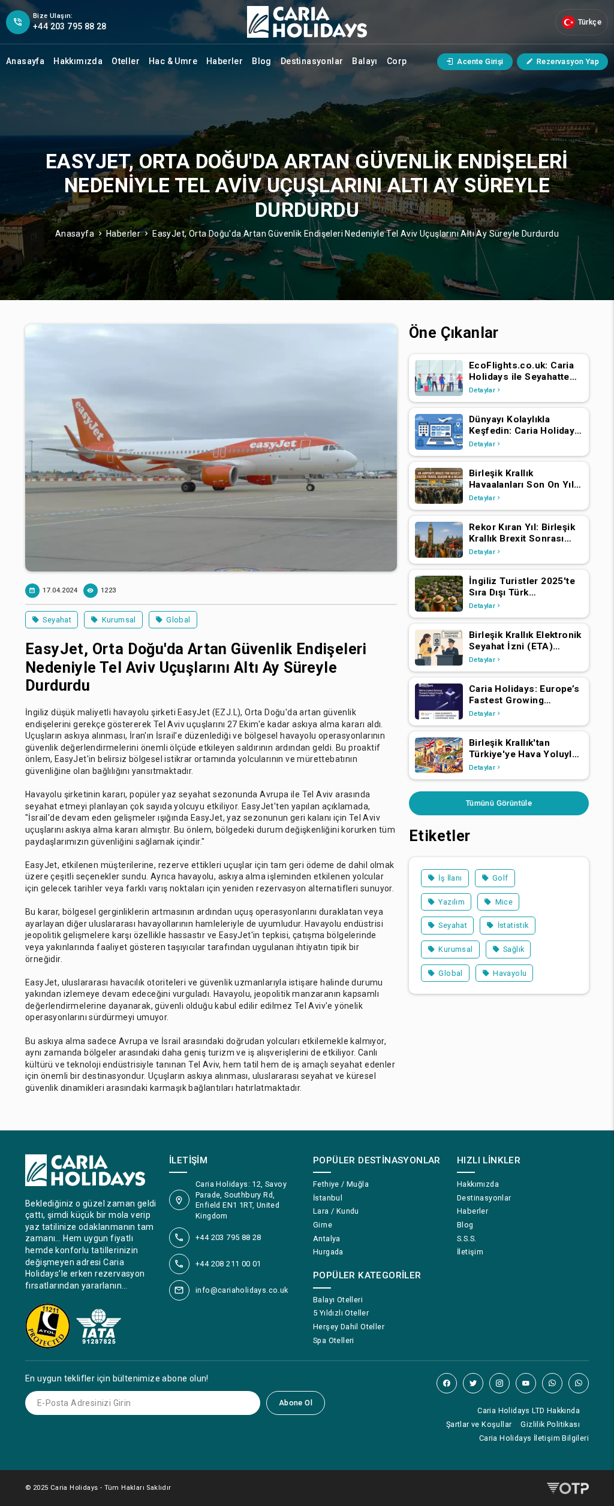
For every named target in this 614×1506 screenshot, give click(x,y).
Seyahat (57, 619)
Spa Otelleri (333, 1340)
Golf (500, 877)
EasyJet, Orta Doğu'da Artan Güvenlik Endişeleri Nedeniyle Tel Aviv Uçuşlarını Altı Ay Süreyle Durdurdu (355, 233)
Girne (322, 1224)
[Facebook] (447, 1383)
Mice (504, 901)
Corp (397, 61)
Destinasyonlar (312, 61)
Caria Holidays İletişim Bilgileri (534, 1438)
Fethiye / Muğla (341, 1184)
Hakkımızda (78, 61)
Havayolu (509, 973)
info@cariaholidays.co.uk (241, 1290)
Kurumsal (119, 619)
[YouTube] (526, 1383)
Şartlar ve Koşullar (479, 1424)
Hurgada (328, 1251)
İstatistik (513, 925)
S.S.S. (466, 1238)
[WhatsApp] (552, 1383)
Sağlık (513, 949)
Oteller (126, 61)
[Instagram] (499, 1383)
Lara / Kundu (336, 1210)
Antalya (327, 1238)
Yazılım (451, 901)
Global (178, 619)
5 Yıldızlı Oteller (341, 1312)
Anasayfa (25, 61)
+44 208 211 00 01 (228, 1263)
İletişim (470, 1251)
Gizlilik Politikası (550, 1424)
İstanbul (327, 1197)
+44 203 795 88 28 (228, 1237)
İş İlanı (450, 877)
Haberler (224, 61)
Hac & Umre (173, 61)
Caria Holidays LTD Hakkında (528, 1410)
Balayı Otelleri (338, 1299)
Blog (262, 61)
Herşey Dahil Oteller (348, 1326)
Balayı (364, 61)
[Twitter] (473, 1383)
